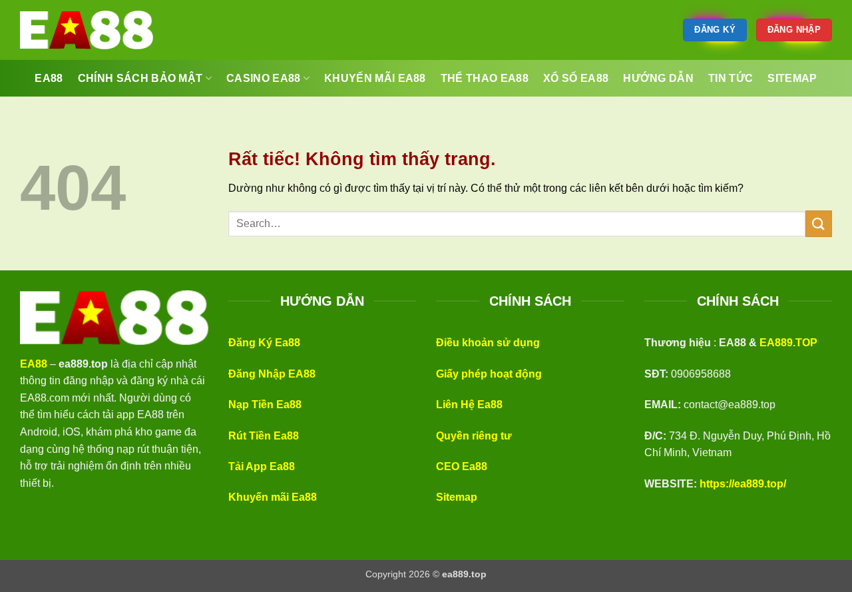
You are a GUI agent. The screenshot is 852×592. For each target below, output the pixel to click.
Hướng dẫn (658, 78)
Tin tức (730, 78)
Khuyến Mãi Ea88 (375, 78)
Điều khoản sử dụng (488, 342)
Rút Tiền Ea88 (263, 436)
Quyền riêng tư (474, 436)
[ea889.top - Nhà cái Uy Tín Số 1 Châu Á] (86, 30)
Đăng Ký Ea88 (264, 342)
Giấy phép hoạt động (489, 374)
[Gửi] (818, 223)
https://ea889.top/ (743, 483)
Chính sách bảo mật (140, 78)
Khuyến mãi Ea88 (272, 497)
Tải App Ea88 (261, 466)
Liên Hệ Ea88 (469, 404)
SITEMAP (792, 78)
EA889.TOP (788, 342)
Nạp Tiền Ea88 (265, 404)
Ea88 (49, 78)
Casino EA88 (263, 78)
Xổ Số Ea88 (575, 78)
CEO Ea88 (461, 466)
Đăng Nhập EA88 (272, 374)
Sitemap (456, 497)
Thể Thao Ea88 (485, 78)
